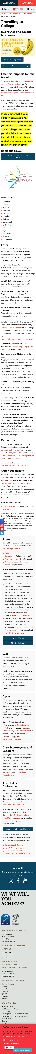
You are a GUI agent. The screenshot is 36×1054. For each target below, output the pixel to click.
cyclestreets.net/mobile (12, 739)
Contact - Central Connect (11, 327)
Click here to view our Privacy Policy (13, 1036)
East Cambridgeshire (9, 989)
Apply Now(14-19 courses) (27, 3)
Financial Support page (21, 346)
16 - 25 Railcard (18, 643)
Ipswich (4, 994)
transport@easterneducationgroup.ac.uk (17, 339)
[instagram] (2, 525)
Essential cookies (12, 1040)
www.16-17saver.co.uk (21, 615)
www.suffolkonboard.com (13, 483)
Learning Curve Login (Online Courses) (15, 1014)
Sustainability (6, 1019)
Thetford (6, 509)
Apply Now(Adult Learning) (9, 3)
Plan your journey (12, 559)
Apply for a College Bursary (18, 829)
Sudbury (5, 996)
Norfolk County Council (14, 848)
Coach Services (9, 506)
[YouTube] (25, 880)
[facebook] (2, 521)
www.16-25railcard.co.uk (15, 633)
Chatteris (5, 986)
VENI (4, 1023)
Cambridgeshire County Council (17, 854)
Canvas (4, 1021)
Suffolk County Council (14, 845)
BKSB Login (6, 1011)
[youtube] (2, 529)
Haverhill (5, 991)
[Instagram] (11, 880)
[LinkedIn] (2, 533)
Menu (31, 9)
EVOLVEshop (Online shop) (11, 1009)
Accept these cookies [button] (22, 1050)
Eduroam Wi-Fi (7, 1006)
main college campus (11, 549)
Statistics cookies (12, 1044)
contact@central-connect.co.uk (13, 450)
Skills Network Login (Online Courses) (15, 1016)
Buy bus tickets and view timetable (18, 156)
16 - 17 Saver (18, 638)
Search (7, 9)
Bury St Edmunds (8, 984)
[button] (9, 1047)
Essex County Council (13, 851)
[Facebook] (18, 880)
